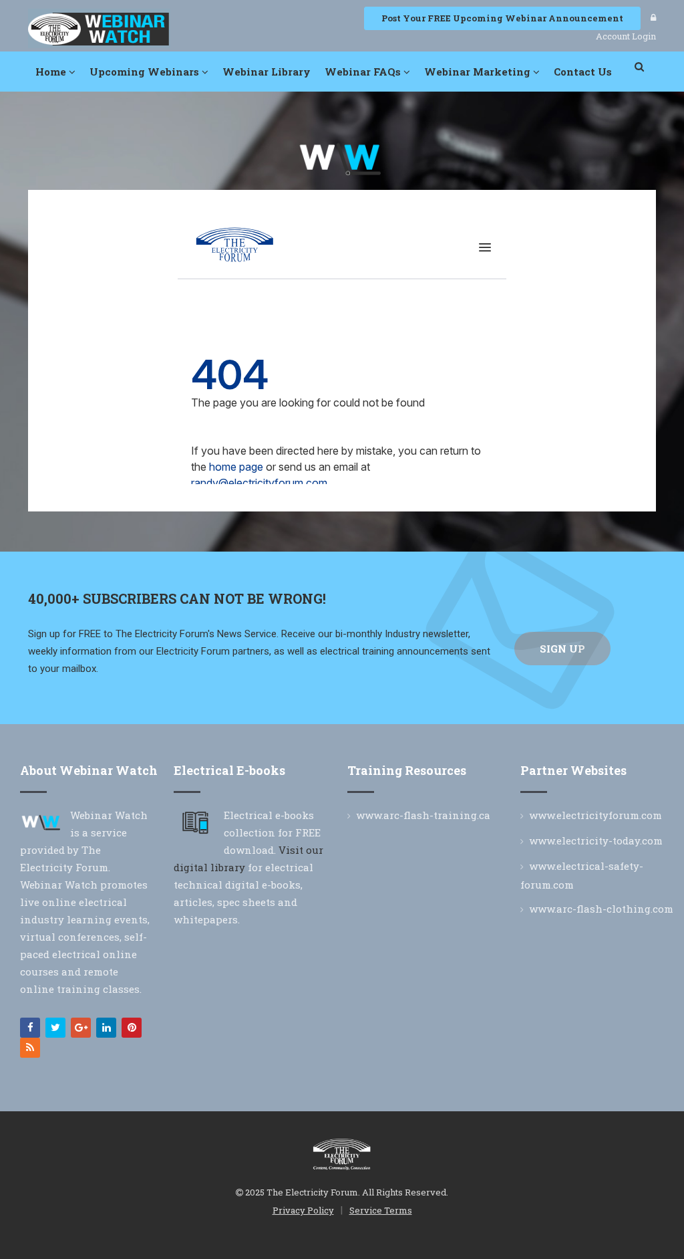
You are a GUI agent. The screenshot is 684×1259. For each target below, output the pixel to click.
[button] (640, 66)
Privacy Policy (303, 1210)
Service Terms (380, 1210)
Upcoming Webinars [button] (146, 71)
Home (52, 71)
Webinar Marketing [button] (478, 71)
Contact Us (583, 71)
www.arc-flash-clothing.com (601, 908)
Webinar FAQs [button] (364, 71)
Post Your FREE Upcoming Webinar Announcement (502, 18)
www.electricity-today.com (596, 840)
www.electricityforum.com (595, 815)
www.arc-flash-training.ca (423, 815)
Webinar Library (266, 71)
